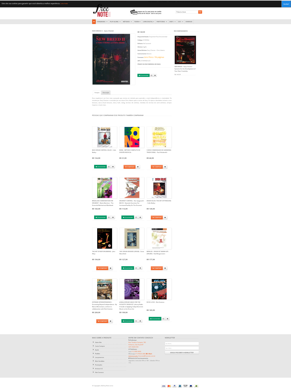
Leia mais (64, 3)
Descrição (106, 93)
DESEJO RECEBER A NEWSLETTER (182, 352)
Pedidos (97, 354)
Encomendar (144, 75)
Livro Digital (148, 22)
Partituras (161, 22)
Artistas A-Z (99, 369)
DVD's (171, 22)
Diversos (189, 22)
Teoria (136, 22)
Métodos (126, 22)
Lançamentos (99, 357)
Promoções (98, 365)
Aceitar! (286, 4)
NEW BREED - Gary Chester (184, 69)
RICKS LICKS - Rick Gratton (156, 302)
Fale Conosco (99, 372)
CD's (180, 22)
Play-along (114, 22)
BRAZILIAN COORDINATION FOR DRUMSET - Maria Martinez (102, 203)
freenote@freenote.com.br (146, 356)
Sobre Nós (98, 342)
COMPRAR (130, 167)
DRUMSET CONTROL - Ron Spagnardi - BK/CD (131, 203)
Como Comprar (100, 346)
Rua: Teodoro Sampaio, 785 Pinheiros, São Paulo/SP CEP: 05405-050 (137, 344)
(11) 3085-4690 (136, 351)
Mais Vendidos (99, 361)
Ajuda (97, 350)
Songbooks (101, 22)
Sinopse (96, 93)
